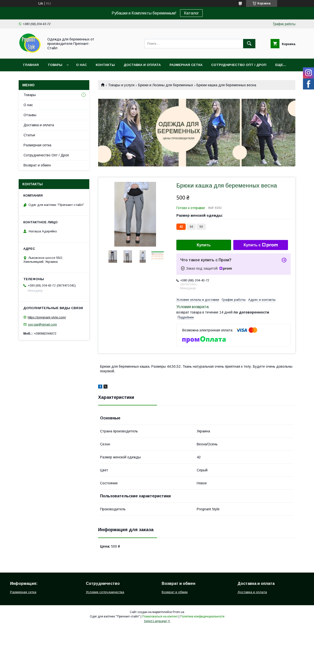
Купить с (252, 245)
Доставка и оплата (142, 65)
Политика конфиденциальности (202, 616)
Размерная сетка (186, 65)
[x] (105, 387)
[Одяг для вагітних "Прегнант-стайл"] (30, 52)
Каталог (191, 13)
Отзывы (30, 115)
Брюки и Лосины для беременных (165, 85)
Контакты (105, 65)
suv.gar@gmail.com (42, 324)
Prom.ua (178, 612)
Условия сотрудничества (105, 592)
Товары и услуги (121, 85)
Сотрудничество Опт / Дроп (238, 65)
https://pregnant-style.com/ (47, 317)
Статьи (29, 135)
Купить (204, 245)
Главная (31, 65)
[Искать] (249, 43)
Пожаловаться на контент (160, 616)
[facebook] (100, 387)
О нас (81, 65)
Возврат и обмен (37, 165)
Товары (55, 65)
